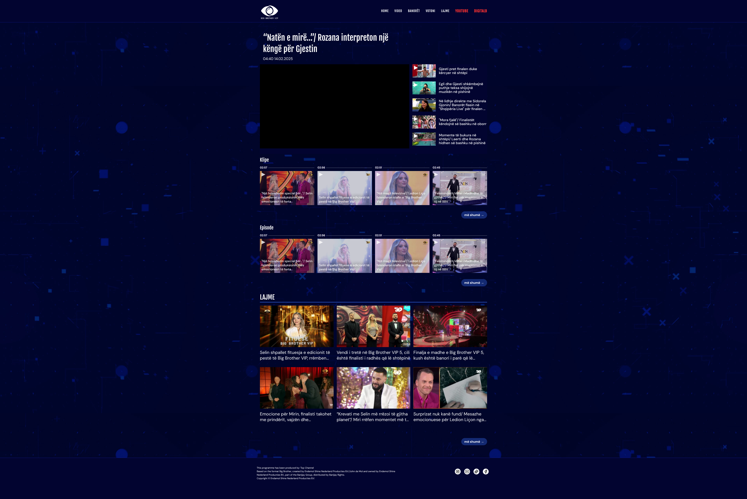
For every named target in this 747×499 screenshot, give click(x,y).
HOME (384, 11)
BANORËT (414, 11)
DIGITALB (480, 11)
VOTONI (430, 11)
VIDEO (398, 11)
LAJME (445, 11)
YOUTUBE (461, 11)
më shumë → (474, 215)
